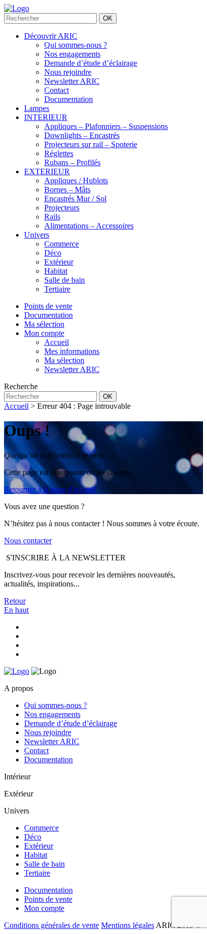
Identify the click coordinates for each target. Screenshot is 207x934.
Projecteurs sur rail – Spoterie (90, 144)
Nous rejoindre (67, 72)
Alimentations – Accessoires (89, 225)
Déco (52, 253)
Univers (36, 234)
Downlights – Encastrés (82, 135)
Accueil (16, 406)
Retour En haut (16, 605)
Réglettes (58, 153)
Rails (52, 216)
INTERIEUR (45, 117)
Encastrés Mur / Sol (75, 198)
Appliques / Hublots (76, 180)
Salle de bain (64, 280)
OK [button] (108, 18)
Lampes (36, 108)
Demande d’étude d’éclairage (90, 63)
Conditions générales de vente (51, 925)
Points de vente (48, 899)
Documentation (68, 99)
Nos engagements (72, 54)
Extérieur (58, 262)
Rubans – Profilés (72, 162)
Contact (56, 90)
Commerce (61, 244)
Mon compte (44, 908)
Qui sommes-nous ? (75, 45)
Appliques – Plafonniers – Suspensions (106, 126)
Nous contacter (28, 540)
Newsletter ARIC (71, 81)
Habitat (55, 271)
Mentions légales (127, 925)
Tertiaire (57, 289)
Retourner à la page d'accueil (49, 489)
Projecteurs (61, 207)
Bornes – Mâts (67, 189)
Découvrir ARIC (50, 36)
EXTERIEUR (47, 171)
